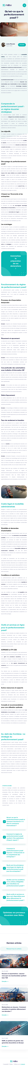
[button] (24, 5)
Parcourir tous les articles (14, 948)
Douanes (22, 44)
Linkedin (23, 1064)
